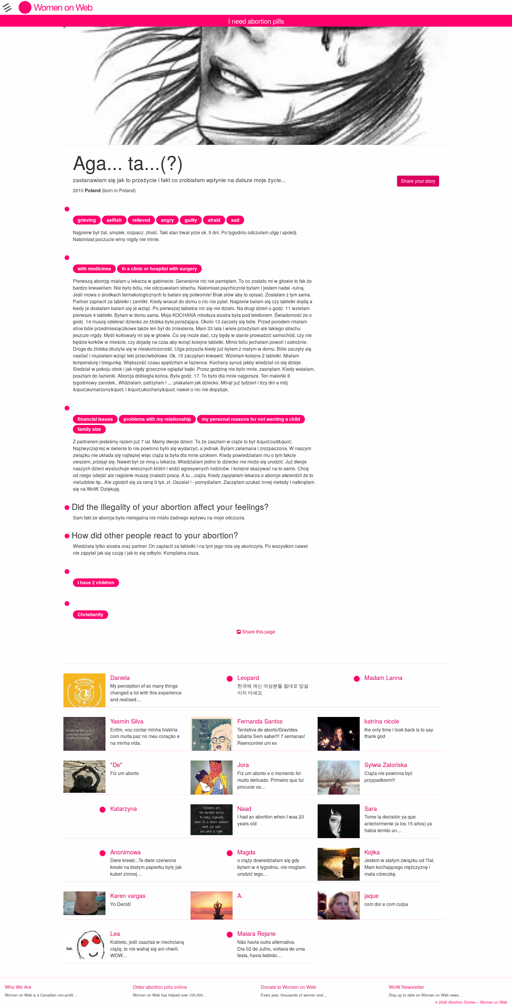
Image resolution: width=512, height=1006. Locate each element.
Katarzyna (123, 808)
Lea (115, 933)
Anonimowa (125, 852)
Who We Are (18, 986)
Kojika (372, 852)
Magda (246, 852)
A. (240, 895)
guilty (191, 219)
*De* (116, 764)
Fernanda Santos (260, 721)
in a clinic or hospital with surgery (159, 268)
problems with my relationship (157, 418)
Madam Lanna (383, 677)
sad (235, 219)
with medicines (94, 268)
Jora (243, 764)
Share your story (418, 180)
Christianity (90, 614)
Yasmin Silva (126, 721)
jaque (371, 895)
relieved (141, 219)
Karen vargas (127, 895)
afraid (214, 219)
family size (89, 429)
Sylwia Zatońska (385, 764)
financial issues (95, 418)
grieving (87, 219)
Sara (370, 808)
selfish (114, 219)
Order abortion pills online (160, 986)
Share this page (258, 631)
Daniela (120, 677)
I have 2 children (96, 582)
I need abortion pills (256, 20)
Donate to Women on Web (288, 986)
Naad (244, 808)
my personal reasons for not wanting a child (251, 418)
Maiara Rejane (256, 933)
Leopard (248, 677)
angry (167, 219)
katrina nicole (381, 721)
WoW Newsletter (406, 986)
